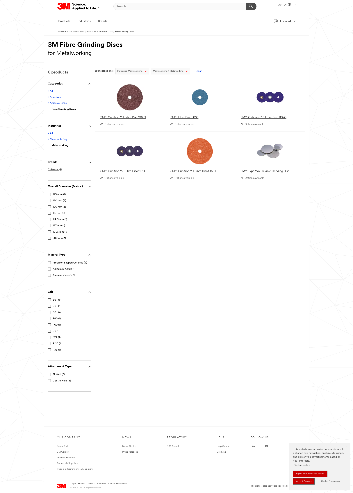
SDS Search (173, 446)
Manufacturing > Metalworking (168, 71)
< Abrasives (54, 97)
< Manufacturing (57, 139)
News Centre (129, 446)
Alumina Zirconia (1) (64, 275)
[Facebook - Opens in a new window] (280, 446)
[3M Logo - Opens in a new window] (78, 6)
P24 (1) (56, 337)
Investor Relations (66, 457)
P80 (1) (57, 318)
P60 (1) (57, 325)
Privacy (81, 484)
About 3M (62, 446)
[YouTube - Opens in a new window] (266, 446)
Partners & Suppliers (67, 463)
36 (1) (56, 331)
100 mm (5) (59, 207)
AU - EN (282, 5)
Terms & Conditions (96, 484)
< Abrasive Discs (57, 103)
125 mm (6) (59, 194)
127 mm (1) (59, 225)
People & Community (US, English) (75, 469)
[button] (328, 481)
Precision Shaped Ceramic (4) (70, 262)
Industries (84, 21)
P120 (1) (57, 343)
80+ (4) (57, 312)
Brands (102, 21)
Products (64, 21)
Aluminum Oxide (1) (64, 269)
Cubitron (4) (55, 169)
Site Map (221, 452)
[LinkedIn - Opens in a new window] (253, 446)
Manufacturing (129, 71)
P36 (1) (57, 350)
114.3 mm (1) (60, 219)
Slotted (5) (59, 374)
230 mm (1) (59, 238)
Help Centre (223, 446)
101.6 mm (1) (60, 232)
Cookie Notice (302, 465)
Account (285, 21)
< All (50, 91)
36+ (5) (57, 300)
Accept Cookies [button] (303, 481)
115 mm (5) (59, 213)
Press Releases (130, 452)
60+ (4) (57, 306)
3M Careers (63, 452)
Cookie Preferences (117, 484)
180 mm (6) (59, 200)
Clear (199, 71)
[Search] (251, 6)
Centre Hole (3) (62, 380)
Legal (73, 484)
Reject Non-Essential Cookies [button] (310, 474)
